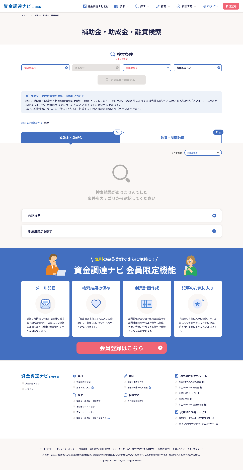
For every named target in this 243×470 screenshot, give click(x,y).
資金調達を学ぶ (83, 381)
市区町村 (80, 67)
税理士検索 (184, 398)
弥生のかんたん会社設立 (190, 381)
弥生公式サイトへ (195, 448)
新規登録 (231, 6)
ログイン (212, 6)
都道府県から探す (40, 231)
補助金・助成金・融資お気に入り (91, 417)
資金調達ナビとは (98, 6)
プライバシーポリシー (66, 448)
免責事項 (83, 448)
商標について (164, 448)
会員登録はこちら (121, 348)
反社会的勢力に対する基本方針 (141, 448)
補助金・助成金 (71, 137)
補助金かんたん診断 (85, 406)
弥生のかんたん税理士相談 (191, 404)
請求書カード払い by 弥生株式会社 (194, 417)
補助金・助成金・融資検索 (88, 400)
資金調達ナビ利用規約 (100, 448)
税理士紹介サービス (188, 393)
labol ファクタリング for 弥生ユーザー (196, 423)
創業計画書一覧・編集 (138, 387)
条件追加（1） (184, 67)
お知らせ (29, 389)
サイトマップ (119, 448)
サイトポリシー (47, 448)
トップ (24, 15)
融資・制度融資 (172, 137)
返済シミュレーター (85, 412)
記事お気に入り (83, 387)
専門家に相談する (136, 400)
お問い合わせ (179, 448)
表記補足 (34, 215)
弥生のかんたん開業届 (189, 387)
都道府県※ (30, 67)
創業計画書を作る (136, 381)
